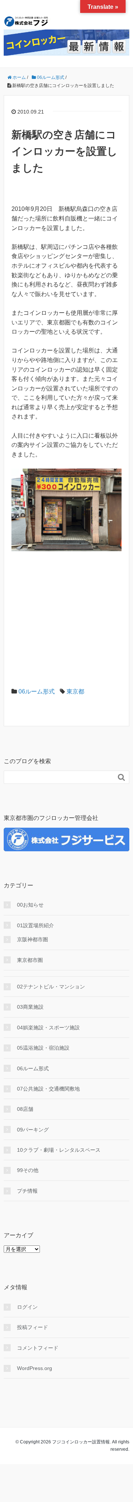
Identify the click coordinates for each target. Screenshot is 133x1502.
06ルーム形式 (36, 691)
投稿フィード (32, 1327)
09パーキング (33, 1130)
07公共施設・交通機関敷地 (48, 1089)
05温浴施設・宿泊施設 (43, 1048)
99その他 (27, 1170)
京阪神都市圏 (32, 939)
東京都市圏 (30, 960)
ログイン (27, 1307)
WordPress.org (34, 1368)
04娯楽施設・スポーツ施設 (48, 1027)
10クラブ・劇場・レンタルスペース (58, 1150)
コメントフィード (37, 1348)
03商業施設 (30, 1007)
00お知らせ (30, 905)
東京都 (75, 691)
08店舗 (25, 1109)
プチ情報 (27, 1191)
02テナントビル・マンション (51, 987)
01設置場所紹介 (35, 925)
